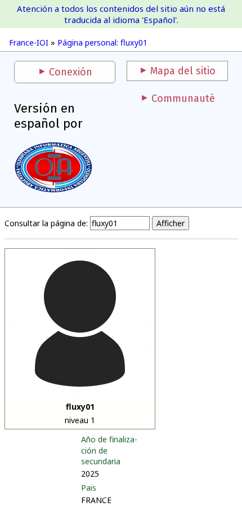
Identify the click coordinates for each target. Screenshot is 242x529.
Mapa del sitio (183, 71)
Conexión (70, 72)
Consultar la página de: (46, 223)
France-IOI (28, 42)
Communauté (183, 98)
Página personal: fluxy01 (102, 42)
